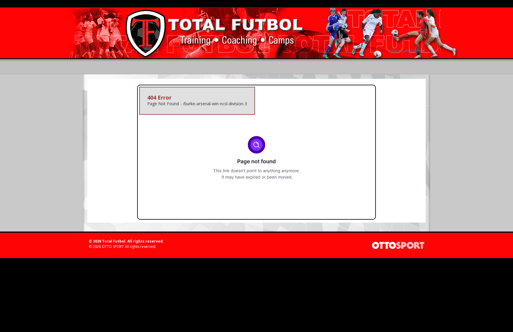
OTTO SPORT (113, 246)
